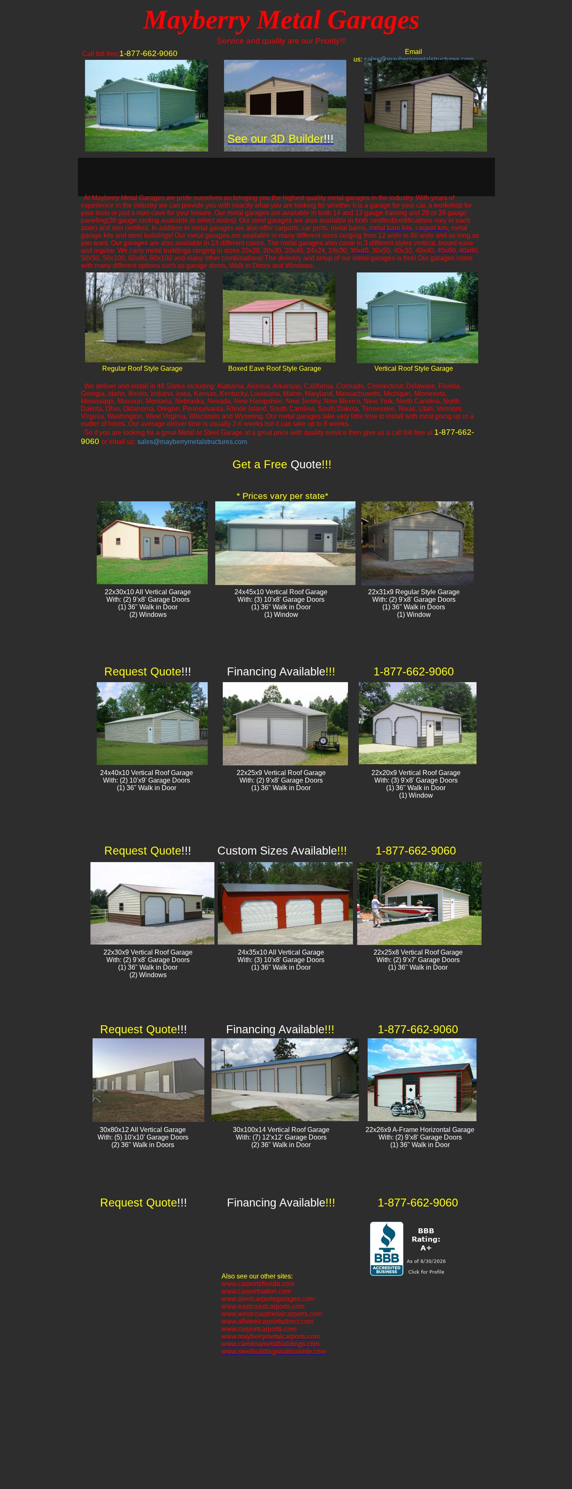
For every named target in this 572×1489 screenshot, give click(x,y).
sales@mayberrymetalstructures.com (419, 59)
